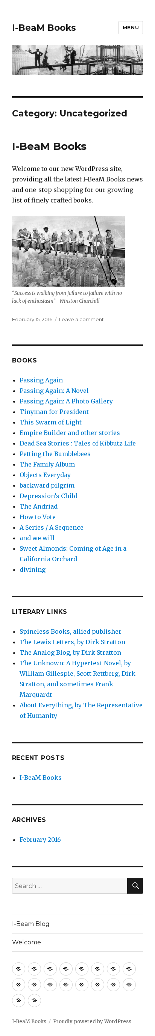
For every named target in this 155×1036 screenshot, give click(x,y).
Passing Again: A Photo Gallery (66, 401)
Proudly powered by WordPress (92, 1021)
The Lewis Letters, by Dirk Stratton (72, 642)
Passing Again (41, 380)
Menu (131, 27)
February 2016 (40, 839)
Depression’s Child (49, 496)
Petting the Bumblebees (55, 454)
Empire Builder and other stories (70, 432)
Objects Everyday (45, 475)
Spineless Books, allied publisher (71, 631)
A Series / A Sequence (52, 527)
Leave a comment (81, 319)
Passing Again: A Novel (54, 390)
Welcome (26, 942)
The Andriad (39, 506)
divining (33, 569)
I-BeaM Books (44, 28)
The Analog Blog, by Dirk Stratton (70, 652)
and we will (37, 538)
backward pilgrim (47, 485)
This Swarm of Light (51, 422)
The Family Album (47, 464)
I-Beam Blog (31, 923)
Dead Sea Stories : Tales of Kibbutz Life (78, 443)
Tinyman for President (54, 411)
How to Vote (38, 517)
